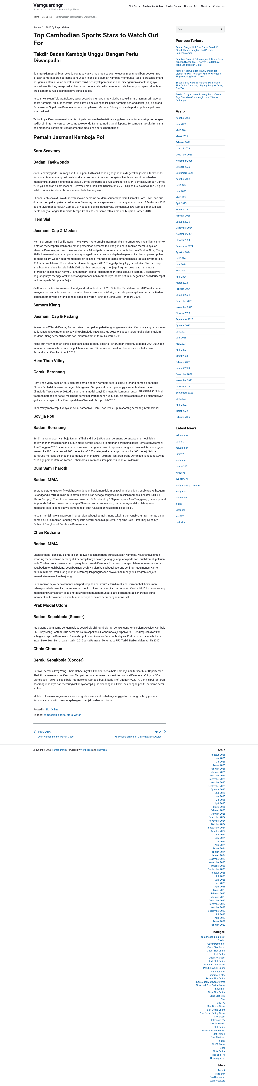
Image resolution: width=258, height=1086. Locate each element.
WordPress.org (217, 1080)
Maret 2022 (182, 411)
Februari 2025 (183, 215)
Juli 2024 (181, 258)
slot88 (179, 503)
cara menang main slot (213, 936)
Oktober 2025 (183, 166)
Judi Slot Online (217, 961)
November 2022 (184, 380)
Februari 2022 (183, 417)
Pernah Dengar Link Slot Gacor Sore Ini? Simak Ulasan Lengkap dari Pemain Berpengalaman (197, 50)
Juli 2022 (181, 398)
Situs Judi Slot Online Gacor (210, 985)
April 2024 (181, 276)
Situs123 (180, 454)
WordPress (86, 749)
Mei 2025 (181, 197)
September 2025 (184, 172)
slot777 (180, 516)
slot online (181, 497)
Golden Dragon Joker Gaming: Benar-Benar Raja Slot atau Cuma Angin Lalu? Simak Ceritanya (198, 97)
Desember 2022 (184, 374)
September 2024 (184, 246)
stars (70, 714)
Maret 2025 (182, 209)
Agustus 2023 (183, 325)
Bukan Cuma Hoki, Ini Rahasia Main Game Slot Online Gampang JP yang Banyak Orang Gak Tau (199, 85)
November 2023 (184, 307)
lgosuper (180, 510)
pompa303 (181, 466)
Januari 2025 (183, 221)
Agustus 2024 (183, 252)
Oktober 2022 (183, 386)
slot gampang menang (188, 485)
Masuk (221, 1070)
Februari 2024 (183, 288)
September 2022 (184, 392)
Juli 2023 (181, 331)
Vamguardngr (59, 749)
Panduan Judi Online (214, 968)
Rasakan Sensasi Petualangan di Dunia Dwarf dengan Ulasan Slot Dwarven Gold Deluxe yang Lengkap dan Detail (200, 62)
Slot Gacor (134, 6)
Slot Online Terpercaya (213, 1030)
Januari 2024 (183, 295)
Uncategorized (217, 1058)
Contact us (219, 6)
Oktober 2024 (183, 240)
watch (77, 714)
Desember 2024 (184, 227)
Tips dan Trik (191, 6)
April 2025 (181, 203)
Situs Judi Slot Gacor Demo (210, 982)
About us (205, 6)
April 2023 (181, 349)
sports (62, 714)
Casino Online (173, 6)
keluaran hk (182, 435)
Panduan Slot (218, 971)
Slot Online (52, 709)
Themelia (102, 749)
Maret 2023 (182, 356)
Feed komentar (217, 1077)
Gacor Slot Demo (216, 947)
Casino (221, 940)
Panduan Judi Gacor (214, 964)
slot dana (181, 460)
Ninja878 (180, 472)
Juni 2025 (181, 191)
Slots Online (219, 1051)
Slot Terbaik (219, 1034)
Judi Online (219, 954)
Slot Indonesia (217, 1023)
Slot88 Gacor (218, 1044)
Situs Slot (220, 988)
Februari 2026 (183, 142)
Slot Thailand (218, 1037)
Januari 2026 (183, 148)
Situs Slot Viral (217, 995)
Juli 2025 (181, 185)
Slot (223, 999)
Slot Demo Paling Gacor (212, 1013)
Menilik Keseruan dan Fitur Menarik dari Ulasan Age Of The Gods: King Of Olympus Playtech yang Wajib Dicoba (198, 73)
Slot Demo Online (216, 1009)
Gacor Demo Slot (216, 943)
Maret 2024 (182, 282)
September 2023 (184, 319)
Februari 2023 (183, 362)
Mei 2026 (181, 130)
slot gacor (181, 491)
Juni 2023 (181, 337)
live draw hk (182, 478)
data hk (180, 441)
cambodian (50, 714)
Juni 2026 (181, 124)
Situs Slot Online (216, 992)
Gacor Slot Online (216, 950)
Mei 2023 (181, 343)
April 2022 (181, 404)
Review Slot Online (153, 6)
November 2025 (184, 160)
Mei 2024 (181, 270)
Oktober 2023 (183, 313)
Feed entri (220, 1073)
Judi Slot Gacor (217, 957)
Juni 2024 (181, 264)
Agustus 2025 (183, 179)
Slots (222, 1047)
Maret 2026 (182, 136)
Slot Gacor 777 (217, 1020)
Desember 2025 (184, 154)
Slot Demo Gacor (216, 1006)
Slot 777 (220, 1002)
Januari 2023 (183, 368)
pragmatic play (217, 975)
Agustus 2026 (183, 118)
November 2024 (184, 234)
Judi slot (180, 522)
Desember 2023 (184, 301)
